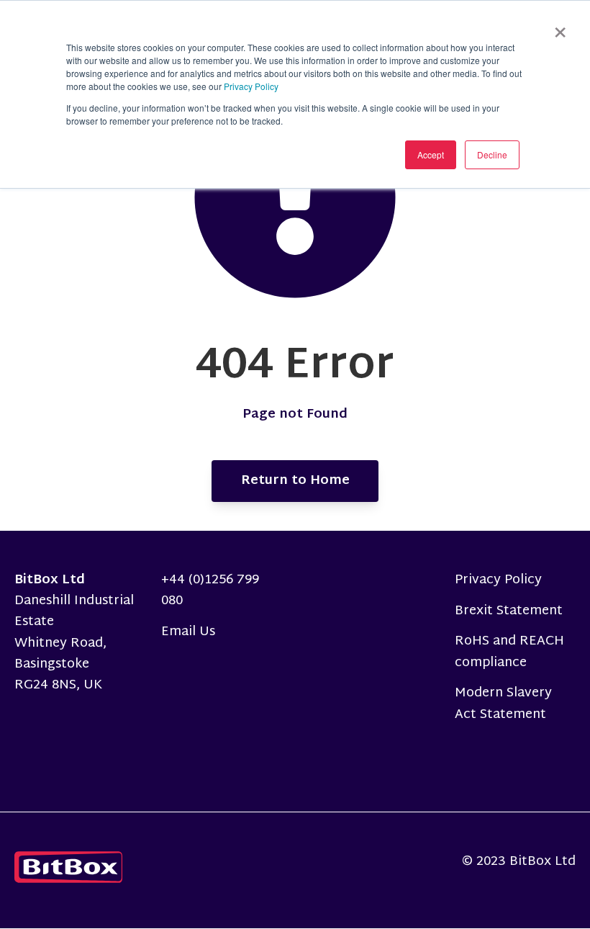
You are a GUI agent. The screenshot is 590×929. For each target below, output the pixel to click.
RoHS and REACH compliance (509, 651)
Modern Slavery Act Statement (503, 703)
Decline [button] (492, 154)
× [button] (560, 27)
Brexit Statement (509, 611)
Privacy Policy (251, 86)
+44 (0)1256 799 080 (210, 590)
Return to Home (295, 481)
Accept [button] (430, 154)
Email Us (188, 632)
